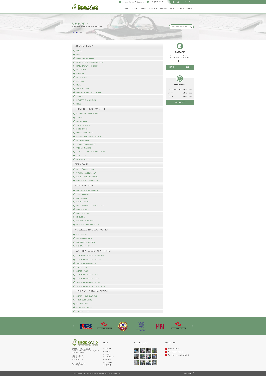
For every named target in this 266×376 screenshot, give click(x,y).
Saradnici (180, 9)
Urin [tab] (78, 55)
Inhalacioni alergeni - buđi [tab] (87, 275)
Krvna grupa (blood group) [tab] (87, 66)
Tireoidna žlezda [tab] (83, 125)
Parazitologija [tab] (82, 209)
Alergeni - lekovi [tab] (83, 311)
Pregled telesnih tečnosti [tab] (87, 191)
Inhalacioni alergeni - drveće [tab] (88, 282)
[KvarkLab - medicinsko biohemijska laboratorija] (85, 6)
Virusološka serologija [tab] (86, 173)
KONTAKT (108, 365)
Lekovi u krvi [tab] (81, 121)
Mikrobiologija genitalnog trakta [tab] (90, 206)
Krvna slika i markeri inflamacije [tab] (90, 62)
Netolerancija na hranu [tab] (86, 100)
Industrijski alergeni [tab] (85, 300)
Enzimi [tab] (78, 85)
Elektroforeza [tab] (82, 159)
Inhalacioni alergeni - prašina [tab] (88, 260)
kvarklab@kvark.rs (78, 365)
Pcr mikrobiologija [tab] (84, 238)
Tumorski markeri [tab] (83, 148)
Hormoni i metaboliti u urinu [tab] (87, 114)
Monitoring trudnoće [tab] (85, 133)
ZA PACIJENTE (109, 357)
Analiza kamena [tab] (82, 194)
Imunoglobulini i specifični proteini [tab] (90, 152)
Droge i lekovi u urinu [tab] (85, 58)
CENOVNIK (108, 359)
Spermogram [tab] (81, 198)
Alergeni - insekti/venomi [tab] (86, 296)
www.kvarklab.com (78, 363)
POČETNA (108, 349)
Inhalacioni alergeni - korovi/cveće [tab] (90, 286)
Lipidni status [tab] (81, 77)
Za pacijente (153, 9)
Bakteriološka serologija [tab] (87, 177)
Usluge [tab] (79, 51)
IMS (111, 373)
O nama (135, 9)
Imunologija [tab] (81, 156)
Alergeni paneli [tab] (82, 271)
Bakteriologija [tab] (82, 202)
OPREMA (108, 354)
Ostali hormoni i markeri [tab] (86, 144)
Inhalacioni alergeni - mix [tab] (86, 263)
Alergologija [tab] (81, 267)
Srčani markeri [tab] (82, 89)
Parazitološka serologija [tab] (87, 181)
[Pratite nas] (192, 373)
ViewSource (118, 373)
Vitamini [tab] (79, 118)
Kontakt (189, 9)
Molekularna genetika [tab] (85, 242)
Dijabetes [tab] (80, 74)
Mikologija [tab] (80, 217)
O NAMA (107, 351)
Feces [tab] (78, 104)
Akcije (171, 9)
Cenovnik (163, 9)
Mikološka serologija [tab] (85, 169)
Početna (126, 9)
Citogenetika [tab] (81, 235)
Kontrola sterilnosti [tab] (85, 221)
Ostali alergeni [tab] (82, 304)
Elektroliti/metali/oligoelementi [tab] (89, 92)
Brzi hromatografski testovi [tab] (88, 225)
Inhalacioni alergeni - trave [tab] (87, 279)
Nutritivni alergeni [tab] (84, 307)
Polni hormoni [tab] (82, 129)
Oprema (143, 9)
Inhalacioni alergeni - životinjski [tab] (90, 256)
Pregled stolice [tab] (82, 213)
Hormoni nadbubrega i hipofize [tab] (88, 137)
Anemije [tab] (79, 96)
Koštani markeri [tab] (82, 140)
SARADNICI (108, 362)
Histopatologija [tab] (83, 246)
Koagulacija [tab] (81, 70)
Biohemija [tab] (80, 81)
